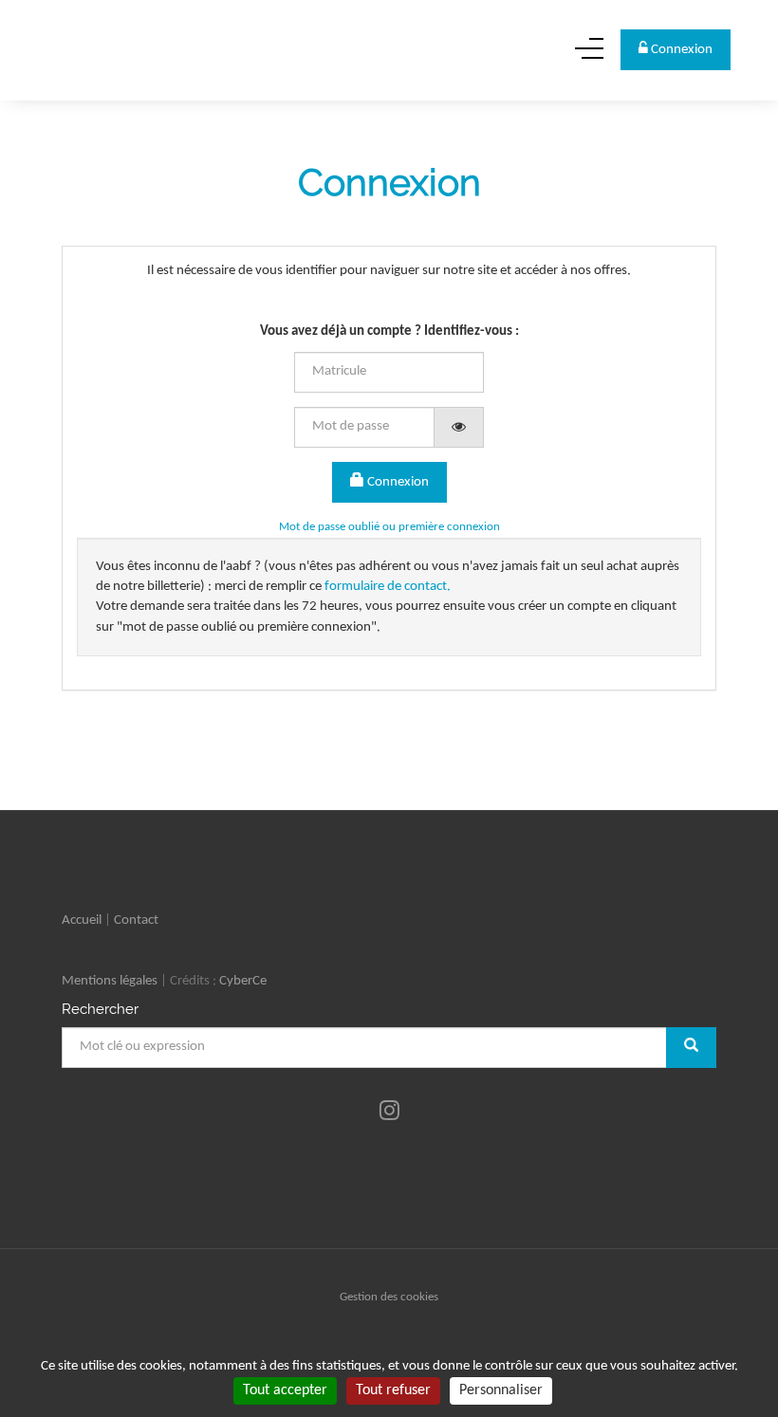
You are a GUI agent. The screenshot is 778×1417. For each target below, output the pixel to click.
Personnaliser (501, 1390)
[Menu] (589, 55)
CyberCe (243, 981)
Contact (136, 920)
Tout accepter (285, 1390)
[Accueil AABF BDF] (122, 50)
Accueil (82, 920)
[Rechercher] (691, 1047)
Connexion (396, 482)
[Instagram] (389, 1112)
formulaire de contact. (387, 587)
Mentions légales (109, 981)
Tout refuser (393, 1390)
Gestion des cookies (389, 1297)
